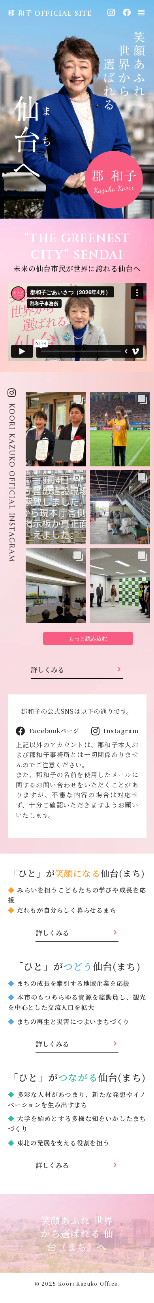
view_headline (141, 12)
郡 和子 (20, 12)
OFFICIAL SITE (63, 13)
